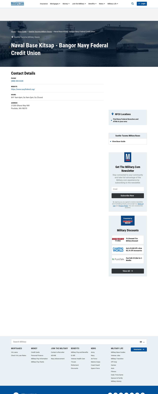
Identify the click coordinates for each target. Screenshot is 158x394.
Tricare (73, 362)
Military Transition (117, 359)
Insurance (44, 4)
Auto (112, 368)
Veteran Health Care (78, 359)
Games (113, 365)
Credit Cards (35, 352)
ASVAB (53, 355)
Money (65, 4)
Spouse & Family (117, 378)
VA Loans (14, 352)
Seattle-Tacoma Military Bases (40, 32)
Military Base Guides (118, 352)
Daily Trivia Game (117, 375)
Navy (92, 355)
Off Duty (114, 362)
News (101, 4)
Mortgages (54, 4)
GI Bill (73, 355)
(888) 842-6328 (17, 81)
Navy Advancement (57, 359)
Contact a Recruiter (57, 352)
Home (13, 32)
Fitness (113, 371)
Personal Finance (37, 355)
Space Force (95, 368)
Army (93, 352)
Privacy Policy (123, 206)
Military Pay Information (39, 359)
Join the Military (78, 4)
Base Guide (22, 32)
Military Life (112, 4)
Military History (116, 381)
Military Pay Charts (37, 362)
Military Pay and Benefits (79, 352)
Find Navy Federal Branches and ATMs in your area (125, 120)
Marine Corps (95, 362)
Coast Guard (95, 365)
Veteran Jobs (115, 355)
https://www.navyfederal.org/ (23, 89)
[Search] (132, 4)
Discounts (74, 368)
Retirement (75, 365)
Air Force (94, 359)
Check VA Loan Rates (18, 355)
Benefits (92, 4)
